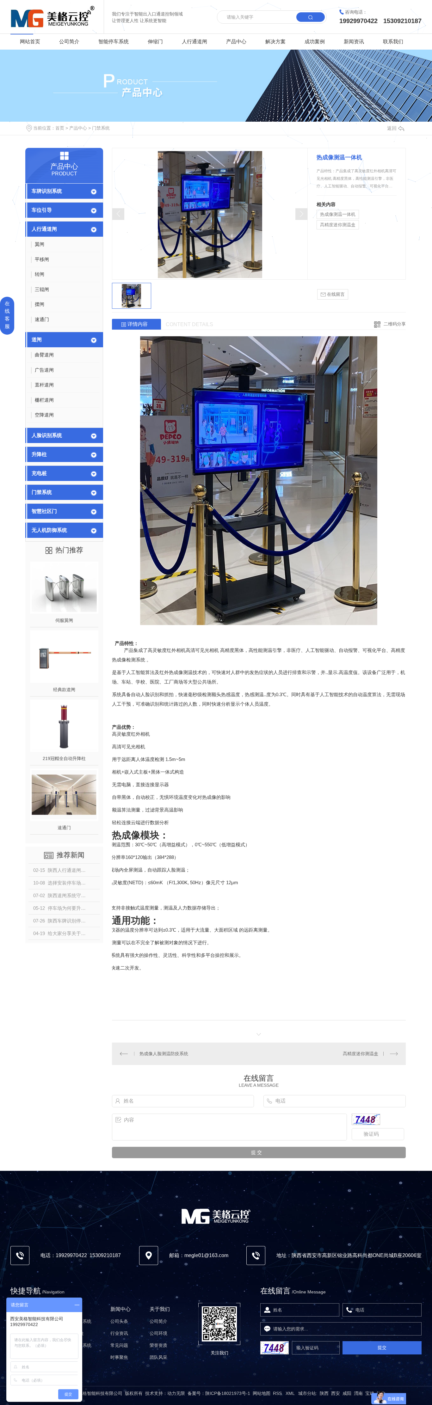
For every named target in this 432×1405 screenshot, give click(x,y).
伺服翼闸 (64, 620)
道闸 (37, 339)
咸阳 (347, 1393)
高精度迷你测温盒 (337, 224)
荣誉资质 (158, 1345)
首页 (59, 128)
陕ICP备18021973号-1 (227, 1393)
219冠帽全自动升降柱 (64, 758)
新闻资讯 (354, 41)
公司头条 (119, 1321)
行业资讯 (119, 1333)
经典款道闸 (64, 689)
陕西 (324, 1393)
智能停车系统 (113, 41)
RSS (278, 1393)
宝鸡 (369, 1393)
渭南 (358, 1393)
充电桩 (39, 473)
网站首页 (30, 41)
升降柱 (39, 454)
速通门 (64, 827)
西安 (335, 1393)
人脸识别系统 (47, 435)
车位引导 (42, 210)
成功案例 (315, 41)
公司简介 (69, 41)
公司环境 (158, 1333)
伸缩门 (155, 41)
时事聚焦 (119, 1357)
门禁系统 (101, 128)
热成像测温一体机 (337, 214)
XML (291, 1393)
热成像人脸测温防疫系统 (163, 1053)
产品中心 (236, 41)
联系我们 (393, 41)
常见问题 (119, 1345)
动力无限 (176, 1393)
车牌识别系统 (47, 191)
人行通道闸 (194, 41)
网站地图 (261, 1393)
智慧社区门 (44, 511)
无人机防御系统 (49, 530)
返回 (392, 128)
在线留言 (335, 294)
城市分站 (307, 1393)
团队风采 (158, 1357)
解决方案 (275, 41)
